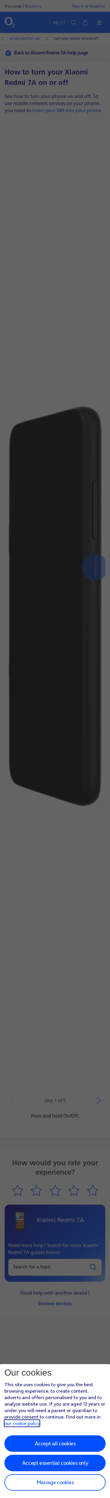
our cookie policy (22, 1423)
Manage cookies (55, 1482)
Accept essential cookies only (55, 1463)
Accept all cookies (55, 1443)
